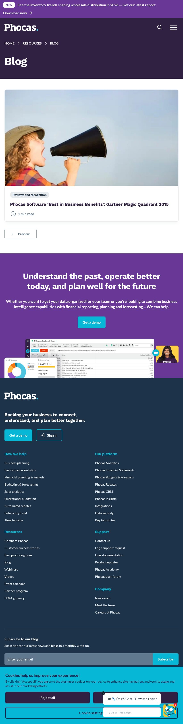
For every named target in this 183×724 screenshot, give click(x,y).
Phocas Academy (107, 569)
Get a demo (92, 322)
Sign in (52, 435)
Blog (54, 43)
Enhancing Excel (15, 513)
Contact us (102, 541)
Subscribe (166, 659)
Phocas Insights (105, 499)
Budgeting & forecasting (21, 484)
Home (9, 43)
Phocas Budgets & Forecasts (114, 477)
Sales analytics (14, 491)
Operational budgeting (20, 499)
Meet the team (105, 605)
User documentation (109, 555)
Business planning (16, 463)
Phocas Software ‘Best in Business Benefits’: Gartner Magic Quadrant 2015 (89, 204)
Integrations (103, 506)
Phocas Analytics (107, 463)
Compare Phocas (16, 541)
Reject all (47, 697)
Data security (104, 513)
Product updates (106, 562)
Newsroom (102, 598)
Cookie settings (91, 713)
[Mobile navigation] (173, 27)
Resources (32, 43)
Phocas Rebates (106, 484)
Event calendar (14, 584)
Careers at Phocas (107, 612)
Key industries (105, 520)
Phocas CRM (104, 491)
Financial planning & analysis (24, 477)
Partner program (16, 591)
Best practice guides (18, 555)
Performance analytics (20, 470)
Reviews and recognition (30, 195)
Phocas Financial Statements (115, 470)
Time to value (13, 520)
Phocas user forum (108, 576)
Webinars (11, 569)
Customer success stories (22, 548)
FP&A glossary (14, 598)
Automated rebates (17, 506)
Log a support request (110, 548)
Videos (9, 576)
